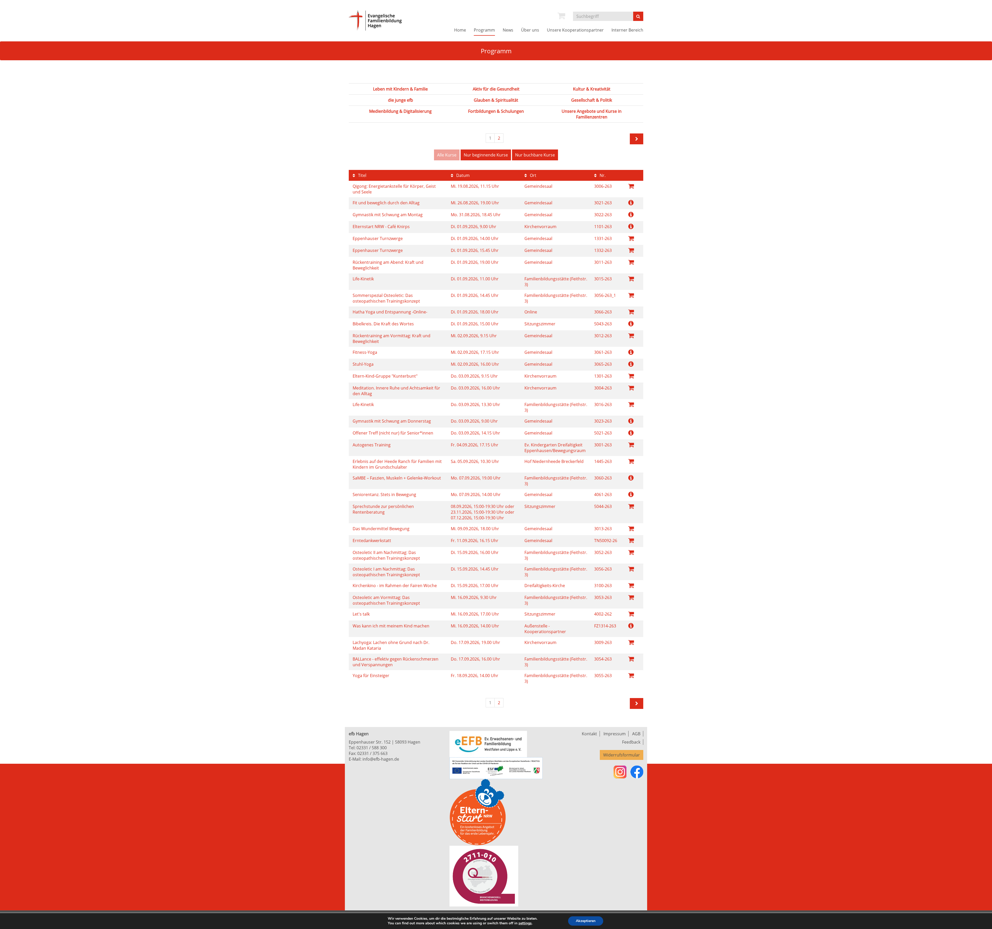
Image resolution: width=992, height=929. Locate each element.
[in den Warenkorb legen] (631, 186)
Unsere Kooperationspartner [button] (575, 30)
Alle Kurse (446, 155)
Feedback (631, 742)
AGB (636, 734)
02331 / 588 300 (372, 748)
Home (460, 30)
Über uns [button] (530, 30)
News (508, 30)
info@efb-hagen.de (380, 759)
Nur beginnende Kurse (486, 155)
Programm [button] (484, 30)
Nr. (602, 175)
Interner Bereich (627, 30)
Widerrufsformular (621, 755)
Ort (532, 175)
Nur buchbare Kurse (535, 155)
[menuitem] (561, 16)
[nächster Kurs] (636, 138)
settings (525, 923)
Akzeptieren (585, 920)
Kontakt (589, 734)
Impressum (614, 734)
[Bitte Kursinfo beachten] (631, 202)
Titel (361, 175)
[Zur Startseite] (381, 20)
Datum (462, 175)
